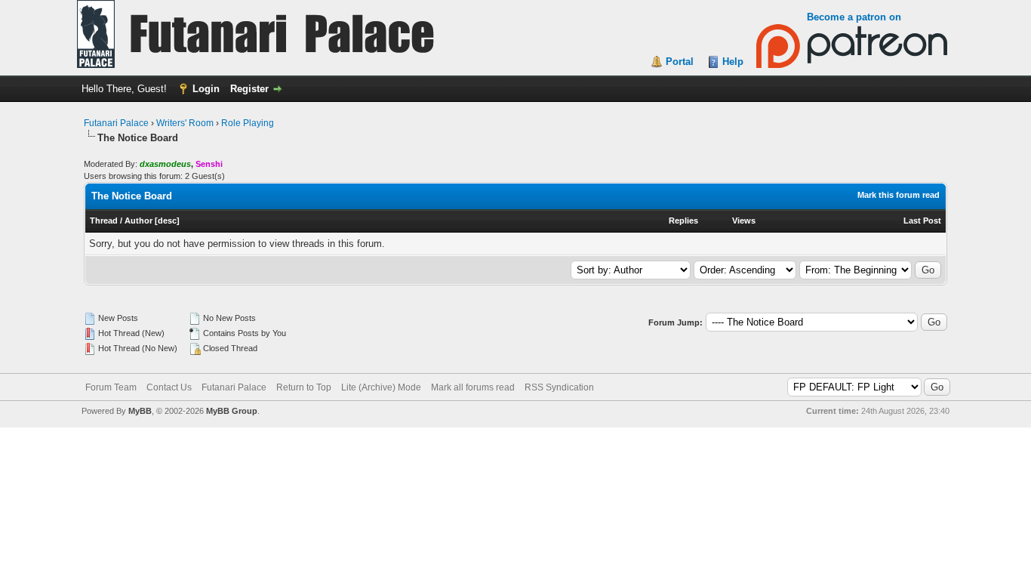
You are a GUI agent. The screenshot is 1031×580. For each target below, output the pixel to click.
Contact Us (169, 387)
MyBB (140, 410)
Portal (680, 61)
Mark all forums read (473, 387)
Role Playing (247, 123)
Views (744, 220)
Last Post (922, 220)
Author (138, 220)
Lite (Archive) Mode (381, 387)
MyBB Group (231, 410)
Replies (683, 220)
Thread (104, 220)
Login (206, 88)
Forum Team (111, 387)
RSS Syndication (559, 387)
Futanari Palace (116, 123)
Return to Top (303, 387)
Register (249, 88)
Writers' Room (185, 123)
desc (167, 220)
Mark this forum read (898, 194)
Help (732, 61)
